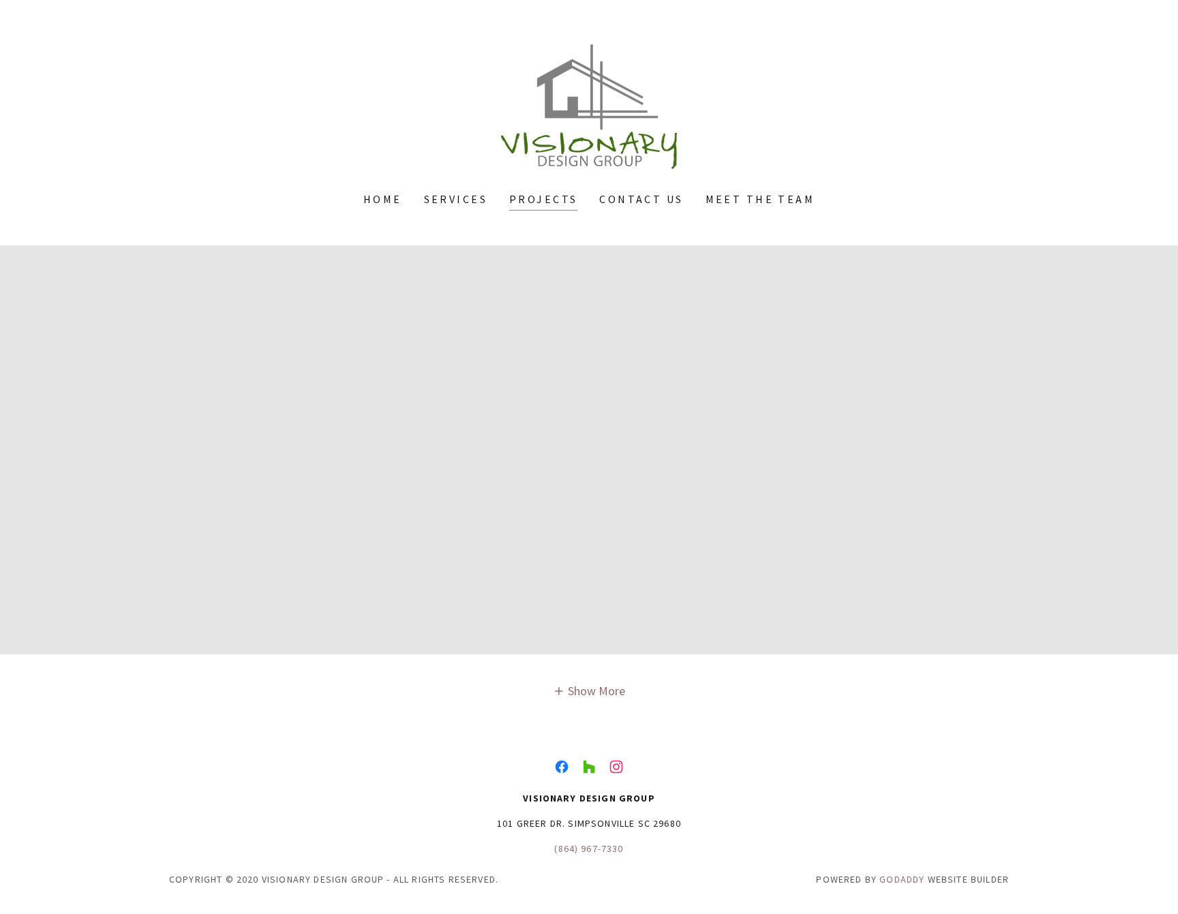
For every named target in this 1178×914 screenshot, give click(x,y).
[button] (589, 690)
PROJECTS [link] (543, 199)
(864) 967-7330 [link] (588, 848)
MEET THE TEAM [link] (760, 199)
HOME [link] (382, 199)
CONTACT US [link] (641, 199)
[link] (588, 104)
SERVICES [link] (455, 199)
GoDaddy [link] (901, 879)
